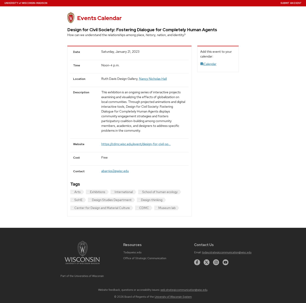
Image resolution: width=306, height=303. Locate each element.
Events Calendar (99, 18)
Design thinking (151, 200)
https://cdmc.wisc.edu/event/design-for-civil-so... (136, 144)
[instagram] (216, 262)
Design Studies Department (112, 200)
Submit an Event (291, 3)
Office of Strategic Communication (144, 258)
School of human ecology (160, 192)
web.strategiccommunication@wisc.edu (183, 290)
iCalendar (209, 64)
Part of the (82, 276)
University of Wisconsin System (173, 297)
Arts (77, 192)
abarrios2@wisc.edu (115, 171)
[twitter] (207, 262)
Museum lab (167, 208)
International (124, 192)
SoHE (78, 200)
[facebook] (197, 262)
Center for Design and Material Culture (102, 208)
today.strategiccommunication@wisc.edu (226, 252)
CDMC (144, 208)
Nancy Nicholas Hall (153, 79)
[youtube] (226, 262)
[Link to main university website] (82, 265)
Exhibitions (97, 192)
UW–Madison (25, 3)
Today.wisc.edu (132, 252)
